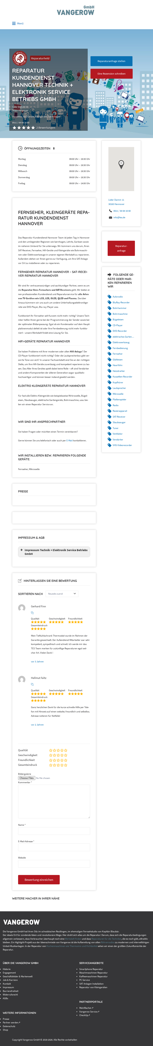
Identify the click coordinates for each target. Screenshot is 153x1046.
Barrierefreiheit (10, 991)
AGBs (5, 998)
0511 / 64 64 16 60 (122, 210)
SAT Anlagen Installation (91, 983)
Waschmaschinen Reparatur (93, 972)
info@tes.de (119, 217)
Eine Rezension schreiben (112, 73)
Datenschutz (9, 1026)
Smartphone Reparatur (91, 969)
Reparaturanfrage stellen (111, 61)
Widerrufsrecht (10, 994)
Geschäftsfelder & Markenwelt (17, 976)
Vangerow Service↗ (89, 1011)
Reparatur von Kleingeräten (93, 987)
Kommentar (25, 782)
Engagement (9, 972)
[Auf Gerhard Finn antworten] (32, 613)
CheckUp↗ (84, 1015)
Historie (6, 969)
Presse (6, 1019)
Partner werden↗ (11, 1022)
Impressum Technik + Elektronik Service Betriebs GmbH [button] (56, 552)
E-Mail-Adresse (26, 841)
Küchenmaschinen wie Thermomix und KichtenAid (72, 946)
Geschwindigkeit (27, 755)
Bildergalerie (24, 774)
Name (22, 824)
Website (22, 857)
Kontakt (7, 983)
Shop (5, 1029)
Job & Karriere (10, 980)
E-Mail (69, 440)
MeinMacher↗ (86, 1007)
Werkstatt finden (73, 938)
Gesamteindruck (27, 765)
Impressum (8, 987)
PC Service (84, 980)
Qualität (23, 750)
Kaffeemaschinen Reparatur (93, 976)
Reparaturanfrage (121, 248)
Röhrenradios (108, 942)
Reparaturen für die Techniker (106, 938)
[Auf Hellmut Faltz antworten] (32, 684)
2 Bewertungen (45, 127)
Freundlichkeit (26, 760)
